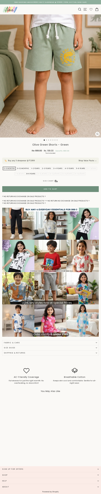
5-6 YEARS (80, 168)
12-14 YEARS (67, 173)
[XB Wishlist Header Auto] (91, 9)
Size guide (9, 348)
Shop (5, 475)
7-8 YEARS (19, 173)
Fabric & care (12, 343)
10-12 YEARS (55, 173)
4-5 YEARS (69, 168)
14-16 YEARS (80, 173)
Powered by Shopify (50, 492)
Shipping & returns (14, 353)
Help (4, 481)
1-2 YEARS (35, 168)
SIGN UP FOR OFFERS (12, 469)
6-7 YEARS (91, 168)
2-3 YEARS (46, 168)
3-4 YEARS (57, 168)
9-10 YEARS (42, 173)
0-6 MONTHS (9, 168)
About (5, 487)
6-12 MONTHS (23, 168)
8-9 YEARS (30, 173)
